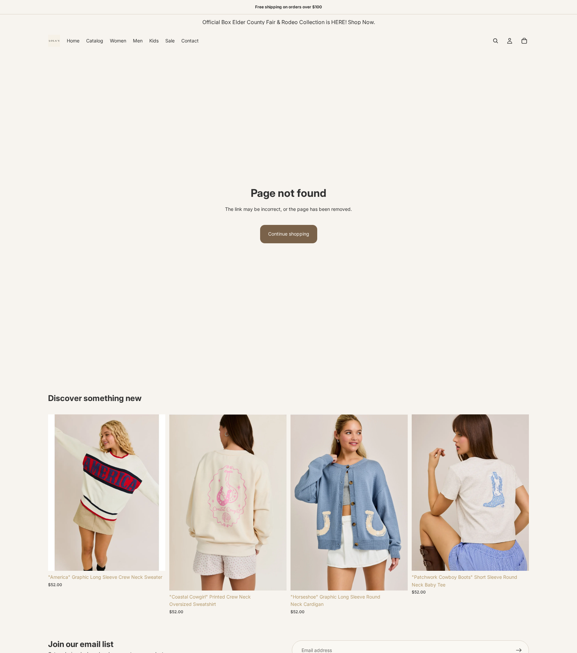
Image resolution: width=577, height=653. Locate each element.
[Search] (495, 40)
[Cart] (524, 40)
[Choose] (155, 561)
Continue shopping (288, 234)
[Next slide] (155, 492)
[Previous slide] (58, 492)
